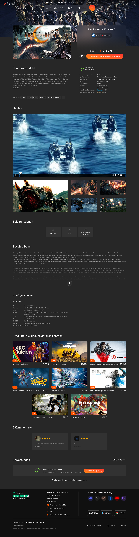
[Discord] (90, 498)
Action (99, 88)
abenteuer (42, 97)
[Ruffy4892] (76, 438)
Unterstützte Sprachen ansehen (107, 77)
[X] (97, 498)
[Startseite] (9, 4)
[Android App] (107, 513)
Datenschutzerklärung (53, 495)
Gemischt (100, 92)
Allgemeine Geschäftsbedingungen (57, 492)
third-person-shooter (54, 97)
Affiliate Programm (52, 498)
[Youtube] (117, 498)
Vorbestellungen (61, 2)
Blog (82, 2)
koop (29, 97)
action (23, 97)
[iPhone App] (93, 513)
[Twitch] (123, 498)
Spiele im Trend (49, 2)
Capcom (99, 83)
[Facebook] (110, 498)
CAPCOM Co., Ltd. (102, 81)
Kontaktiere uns (52, 502)
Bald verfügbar (73, 2)
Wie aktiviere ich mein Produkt (106, 79)
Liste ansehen (101, 75)
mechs (35, 97)
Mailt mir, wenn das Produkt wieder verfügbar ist (105, 56)
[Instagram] (103, 498)
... (63, 97)
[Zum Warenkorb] (127, 3)
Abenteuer (105, 88)
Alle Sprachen (122, 460)
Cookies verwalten (18, 525)
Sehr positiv (101, 90)
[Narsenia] (38, 438)
